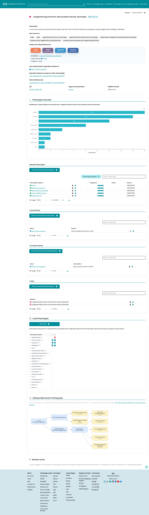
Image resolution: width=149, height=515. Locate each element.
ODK (67, 492)
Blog (93, 481)
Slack (94, 479)
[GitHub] (113, 481)
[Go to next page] (60, 200)
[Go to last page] (63, 200)
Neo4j (42, 481)
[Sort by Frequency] (98, 182)
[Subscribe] (105, 481)
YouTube (95, 487)
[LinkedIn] (115, 481)
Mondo (55, 476)
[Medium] (110, 481)
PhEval (68, 481)
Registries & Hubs (133, 4)
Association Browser (44, 510)
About (89, 4)
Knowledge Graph (98, 4)
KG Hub (81, 483)
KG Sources (44, 503)
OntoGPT (69, 495)
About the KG (44, 501)
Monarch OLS (83, 476)
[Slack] (107, 481)
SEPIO (55, 498)
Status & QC (44, 487)
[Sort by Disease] (36, 299)
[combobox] (56, 4)
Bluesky (94, 490)
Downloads (43, 476)
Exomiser (69, 478)
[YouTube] (118, 481)
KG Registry (82, 486)
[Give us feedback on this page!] (146, 467)
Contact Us (31, 484)
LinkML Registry (83, 489)
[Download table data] (69, 200)
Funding (29, 490)
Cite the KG (44, 498)
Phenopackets (70, 500)
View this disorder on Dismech (124, 403)
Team (29, 479)
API (41, 479)
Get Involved (96, 476)
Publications (31, 487)
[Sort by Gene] (34, 228)
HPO (54, 484)
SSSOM (68, 486)
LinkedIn (94, 484)
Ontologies (108, 4)
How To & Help (44, 490)
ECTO (55, 501)
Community (143, 4)
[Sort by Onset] (117, 182)
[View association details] (75, 185)
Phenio (55, 487)
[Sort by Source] (132, 182)
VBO (54, 492)
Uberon (55, 479)
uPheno (55, 481)
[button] (100, 185)
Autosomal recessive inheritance (50, 56)
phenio (71, 90)
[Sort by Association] (82, 264)
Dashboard (43, 506)
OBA (54, 490)
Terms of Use (44, 495)
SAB (28, 481)
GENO (55, 495)
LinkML (68, 484)
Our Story (30, 476)
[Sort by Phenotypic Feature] (44, 182)
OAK (67, 489)
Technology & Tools (119, 4)
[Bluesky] (121, 481)
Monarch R (43, 484)
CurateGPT (69, 497)
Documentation (45, 492)
